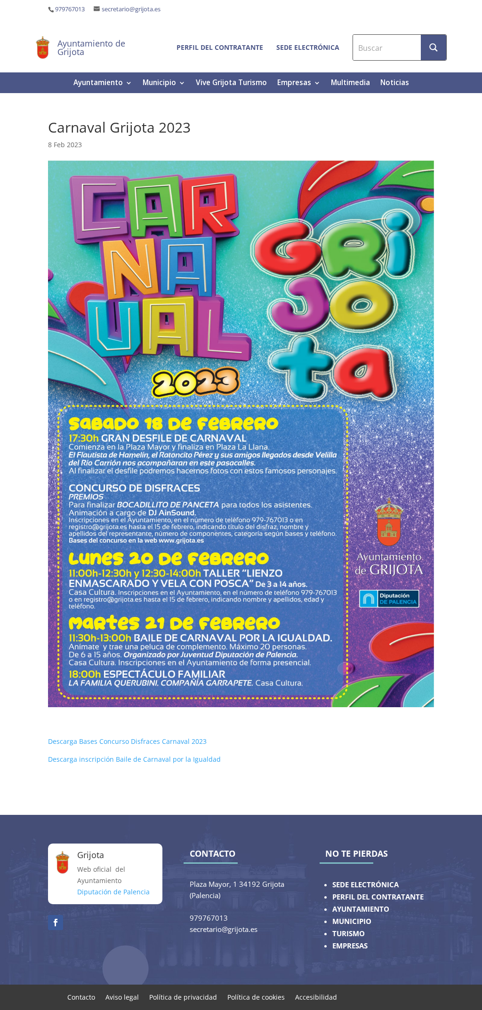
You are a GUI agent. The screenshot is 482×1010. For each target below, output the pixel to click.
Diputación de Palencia (113, 891)
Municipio (159, 83)
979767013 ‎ (70, 9)
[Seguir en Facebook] (55, 922)
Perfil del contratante (220, 47)
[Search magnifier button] (433, 47)
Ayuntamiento (98, 83)
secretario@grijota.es (131, 9)
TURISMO (348, 934)
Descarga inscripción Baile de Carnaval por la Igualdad (134, 759)
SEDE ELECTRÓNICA (365, 885)
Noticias (394, 83)
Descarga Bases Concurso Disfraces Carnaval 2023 (127, 741)
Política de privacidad (183, 997)
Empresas (294, 83)
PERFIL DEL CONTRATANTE (378, 897)
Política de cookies (256, 997)
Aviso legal (122, 997)
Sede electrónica (307, 47)
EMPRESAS (350, 946)
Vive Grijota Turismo (231, 83)
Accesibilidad (316, 997)
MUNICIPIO (351, 921)
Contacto (81, 997)
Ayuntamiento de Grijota (91, 47)
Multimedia (350, 83)
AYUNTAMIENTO (360, 909)
